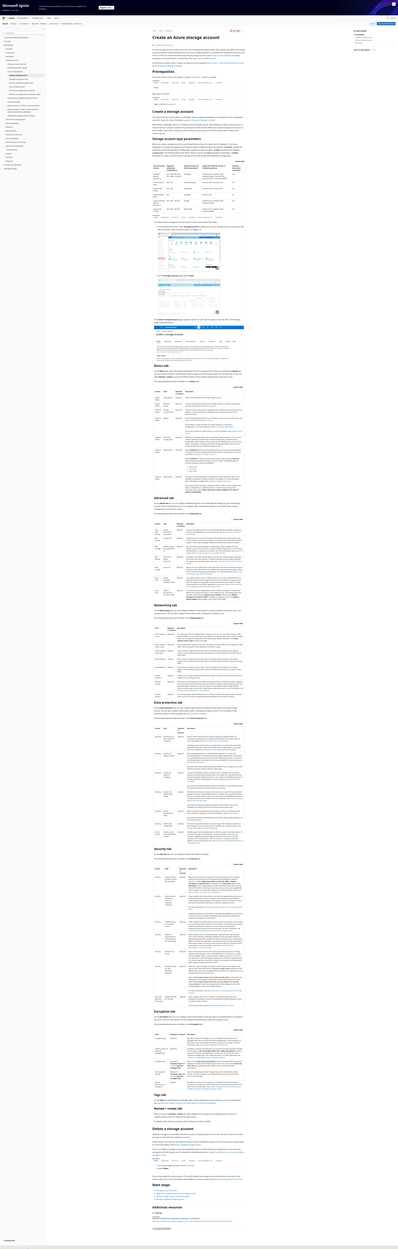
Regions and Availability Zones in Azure (199, 420)
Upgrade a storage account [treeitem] (18, 79)
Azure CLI (237, 63)
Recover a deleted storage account (187, 1145)
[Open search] (388, 18)
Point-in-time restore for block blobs (215, 741)
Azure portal (212, 63)
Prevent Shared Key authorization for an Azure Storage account (211, 931)
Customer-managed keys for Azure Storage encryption (206, 1057)
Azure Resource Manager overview (201, 120)
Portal (373, 24)
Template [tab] (192, 83)
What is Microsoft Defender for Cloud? (220, 1005)
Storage (168, 31)
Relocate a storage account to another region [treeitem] (25, 94)
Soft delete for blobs (197, 762)
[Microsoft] (3, 18)
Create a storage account (363, 37)
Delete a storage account (363, 40)
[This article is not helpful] (374, 50)
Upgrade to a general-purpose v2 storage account (176, 1193)
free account (196, 77)
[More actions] (244, 31)
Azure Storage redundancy (224, 427)
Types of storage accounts (206, 454)
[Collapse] (44, 29)
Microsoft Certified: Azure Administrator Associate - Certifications (176, 1218)
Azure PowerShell (226, 63)
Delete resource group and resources (227, 1179)
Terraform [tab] (218, 83)
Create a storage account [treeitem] (18, 75)
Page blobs (193, 471)
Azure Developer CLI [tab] (205, 83)
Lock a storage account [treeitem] (17, 87)
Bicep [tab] (183, 83)
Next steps (358, 43)
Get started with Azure (386, 24)
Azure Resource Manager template (168, 66)
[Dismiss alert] (394, 4)
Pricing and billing (212, 750)
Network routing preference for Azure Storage (193, 690)
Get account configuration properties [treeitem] (22, 90)
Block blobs (193, 467)
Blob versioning (231, 813)
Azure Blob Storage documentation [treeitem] (16, 38)
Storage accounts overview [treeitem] (16, 64)
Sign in (393, 18)
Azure (161, 31)
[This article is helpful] (372, 50)
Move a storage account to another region (173, 1196)
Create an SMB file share (206, 58)
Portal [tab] (156, 83)
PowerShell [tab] (165, 83)
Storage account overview (220, 55)
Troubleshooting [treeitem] (11, 150)
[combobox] (23, 33)
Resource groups (209, 406)
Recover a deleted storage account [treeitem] (21, 83)
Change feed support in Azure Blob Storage (202, 828)
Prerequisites (359, 35)
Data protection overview (196, 714)
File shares (193, 469)
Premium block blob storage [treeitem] (17, 68)
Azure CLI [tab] (175, 83)
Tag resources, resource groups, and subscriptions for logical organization (186, 1103)
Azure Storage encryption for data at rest (213, 1045)
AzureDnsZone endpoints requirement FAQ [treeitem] (22, 98)
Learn (155, 31)
